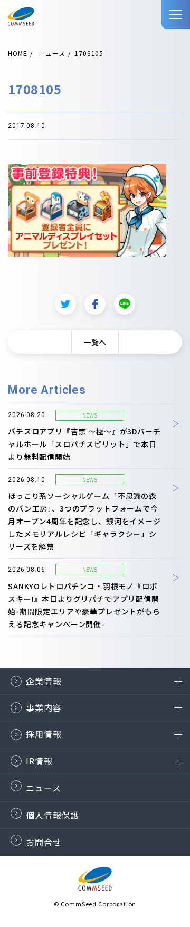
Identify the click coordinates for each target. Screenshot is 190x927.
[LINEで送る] (124, 304)
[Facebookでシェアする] (95, 304)
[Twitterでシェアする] (65, 304)
